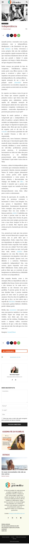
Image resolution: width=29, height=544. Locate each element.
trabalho (4, 131)
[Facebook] (8, 35)
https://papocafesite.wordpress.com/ (14, 376)
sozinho (19, 251)
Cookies (12, 537)
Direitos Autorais (6, 524)
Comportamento (5, 23)
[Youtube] (20, 518)
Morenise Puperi (7, 29)
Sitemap (14, 538)
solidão (14, 213)
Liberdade (17, 82)
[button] (2, 2)
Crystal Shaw (11, 332)
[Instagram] (16, 380)
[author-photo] (14, 372)
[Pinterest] (15, 35)
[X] (11, 35)
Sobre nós (4, 530)
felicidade (12, 301)
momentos (13, 310)
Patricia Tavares (5, 476)
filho (21, 181)
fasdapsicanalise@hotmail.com (17, 513)
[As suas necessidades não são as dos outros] (14, 463)
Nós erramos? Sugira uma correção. (11, 527)
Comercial (4, 529)
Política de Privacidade (21, 537)
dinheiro (8, 49)
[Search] (27, 2)
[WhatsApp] (18, 35)
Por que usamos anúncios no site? (10, 525)
